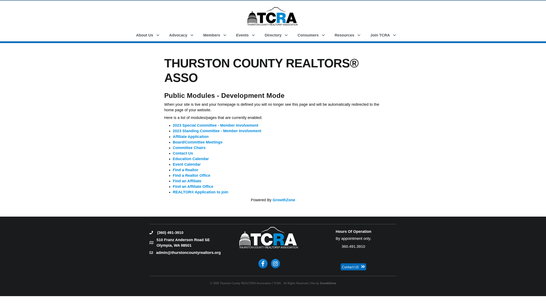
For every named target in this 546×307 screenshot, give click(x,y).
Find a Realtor (185, 170)
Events (242, 35)
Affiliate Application (191, 137)
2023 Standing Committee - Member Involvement (217, 131)
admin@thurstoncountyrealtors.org (188, 253)
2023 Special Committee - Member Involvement (215, 125)
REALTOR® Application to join (200, 192)
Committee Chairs (189, 148)
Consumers (308, 35)
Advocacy (178, 35)
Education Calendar (191, 159)
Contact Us (183, 153)
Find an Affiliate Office (193, 186)
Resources (344, 35)
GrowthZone (284, 200)
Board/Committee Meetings (197, 142)
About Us (144, 35)
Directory (273, 35)
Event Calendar (187, 164)
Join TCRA (380, 35)
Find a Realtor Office (191, 175)
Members (211, 35)
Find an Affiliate (187, 181)
